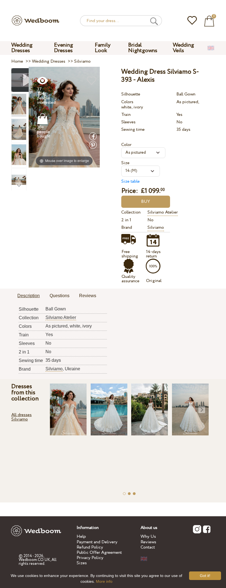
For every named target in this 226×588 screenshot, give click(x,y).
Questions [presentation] (59, 295)
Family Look (103, 48)
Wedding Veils (183, 48)
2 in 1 (126, 220)
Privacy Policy (90, 558)
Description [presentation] (28, 295)
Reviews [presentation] (87, 295)
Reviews (148, 542)
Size (125, 163)
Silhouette (130, 94)
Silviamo (155, 227)
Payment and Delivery (97, 542)
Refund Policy (90, 547)
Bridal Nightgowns (142, 48)
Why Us (148, 536)
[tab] (28, 296)
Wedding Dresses (22, 48)
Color (126, 144)
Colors (127, 102)
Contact (148, 547)
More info (104, 581)
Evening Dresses (63, 48)
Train (126, 114)
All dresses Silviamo (21, 417)
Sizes (82, 563)
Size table (130, 181)
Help (81, 536)
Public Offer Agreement (99, 552)
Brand (126, 227)
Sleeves (128, 122)
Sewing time (133, 129)
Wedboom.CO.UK (34, 560)
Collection (131, 212)
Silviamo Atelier (162, 212)
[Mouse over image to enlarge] (64, 117)
